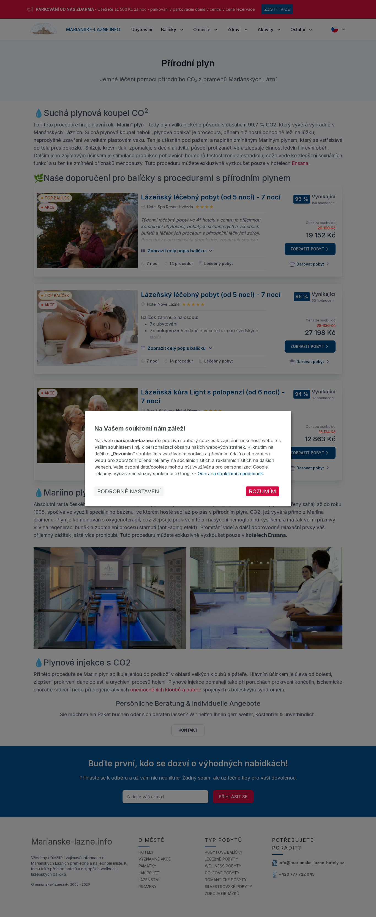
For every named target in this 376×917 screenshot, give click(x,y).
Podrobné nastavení (129, 491)
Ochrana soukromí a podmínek (230, 473)
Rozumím (262, 491)
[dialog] (188, 458)
